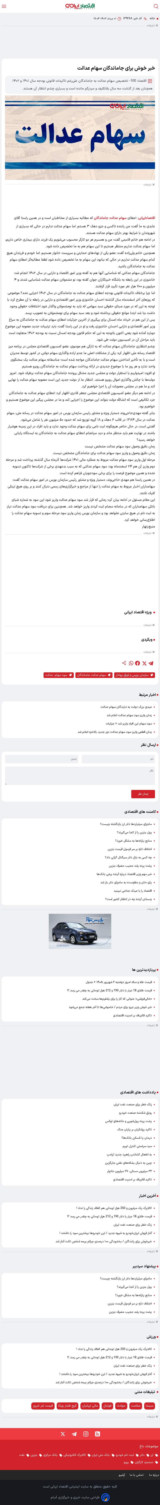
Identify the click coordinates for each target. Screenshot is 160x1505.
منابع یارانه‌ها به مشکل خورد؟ (133, 841)
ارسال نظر (143, 794)
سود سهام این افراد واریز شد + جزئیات (129, 724)
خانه (152, 18)
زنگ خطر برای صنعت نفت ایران (133, 1104)
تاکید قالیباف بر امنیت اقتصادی (132, 1015)
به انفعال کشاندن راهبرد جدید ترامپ (129, 1154)
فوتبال (107, 1405)
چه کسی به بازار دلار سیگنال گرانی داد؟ (128, 857)
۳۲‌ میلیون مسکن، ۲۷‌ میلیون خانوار (129, 1171)
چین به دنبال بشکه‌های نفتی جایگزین (128, 1163)
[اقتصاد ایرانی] (80, 6)
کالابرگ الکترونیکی (75, 1455)
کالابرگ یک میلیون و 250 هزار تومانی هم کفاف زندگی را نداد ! (114, 1208)
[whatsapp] (130, 663)
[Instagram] (85, 1433)
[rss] (97, 1433)
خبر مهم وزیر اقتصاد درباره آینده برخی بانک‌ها (124, 874)
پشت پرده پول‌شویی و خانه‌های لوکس (128, 1121)
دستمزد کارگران (144, 1462)
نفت (22, 1455)
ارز (152, 1455)
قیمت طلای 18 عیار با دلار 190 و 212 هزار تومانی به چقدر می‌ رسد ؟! (109, 990)
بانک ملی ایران (101, 1455)
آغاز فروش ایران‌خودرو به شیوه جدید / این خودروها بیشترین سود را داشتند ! (106, 1233)
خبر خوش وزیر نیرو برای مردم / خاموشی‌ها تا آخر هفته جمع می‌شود (110, 1007)
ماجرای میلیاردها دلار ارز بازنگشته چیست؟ (126, 824)
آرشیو (122, 1475)
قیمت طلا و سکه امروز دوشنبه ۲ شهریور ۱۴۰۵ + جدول (119, 982)
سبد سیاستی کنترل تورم (137, 1146)
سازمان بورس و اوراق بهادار (132, 675)
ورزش (151, 1337)
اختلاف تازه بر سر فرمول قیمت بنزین (130, 849)
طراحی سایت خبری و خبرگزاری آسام (75, 1497)
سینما (149, 1405)
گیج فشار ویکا (67, 1405)
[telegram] (150, 663)
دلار (142, 1455)
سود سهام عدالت (56, 675)
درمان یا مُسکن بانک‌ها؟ (136, 1138)
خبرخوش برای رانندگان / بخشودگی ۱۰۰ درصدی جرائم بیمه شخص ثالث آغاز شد (104, 1241)
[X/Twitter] (62, 1433)
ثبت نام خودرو (125, 1455)
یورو (126, 1462)
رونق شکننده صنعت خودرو (135, 1113)
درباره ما (154, 1475)
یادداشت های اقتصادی (138, 1092)
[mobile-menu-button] (4, 6)
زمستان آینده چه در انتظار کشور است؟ (128, 899)
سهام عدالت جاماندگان (110, 218)
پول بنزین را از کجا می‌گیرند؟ (134, 832)
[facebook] (137, 663)
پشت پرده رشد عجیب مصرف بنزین (130, 866)
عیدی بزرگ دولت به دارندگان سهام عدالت (126, 707)
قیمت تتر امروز (43, 1405)
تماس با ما (137, 1475)
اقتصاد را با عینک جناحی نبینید (133, 891)
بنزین (34, 1455)
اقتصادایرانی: (146, 218)
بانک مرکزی (50, 1455)
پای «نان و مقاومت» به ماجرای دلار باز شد (126, 882)
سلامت (135, 1405)
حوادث (121, 1405)
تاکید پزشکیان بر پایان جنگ (134, 1129)
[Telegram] (74, 1433)
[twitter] (144, 663)
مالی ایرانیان (90, 1405)
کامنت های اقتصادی (140, 812)
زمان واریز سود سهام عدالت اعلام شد (129, 715)
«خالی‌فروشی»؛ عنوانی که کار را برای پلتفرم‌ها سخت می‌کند (117, 999)
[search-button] (156, 6)
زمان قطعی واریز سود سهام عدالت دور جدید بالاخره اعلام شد (115, 732)
